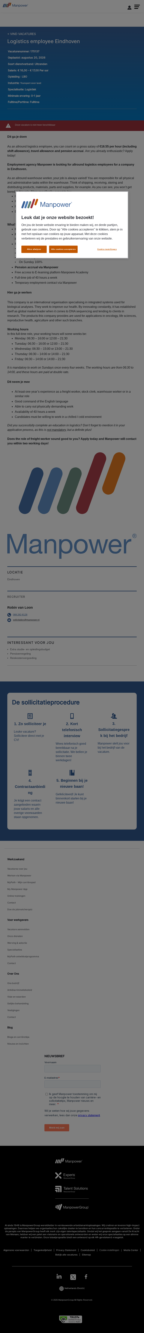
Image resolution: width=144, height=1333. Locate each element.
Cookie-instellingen (107, 249)
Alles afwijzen (34, 249)
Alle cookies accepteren (63, 249)
